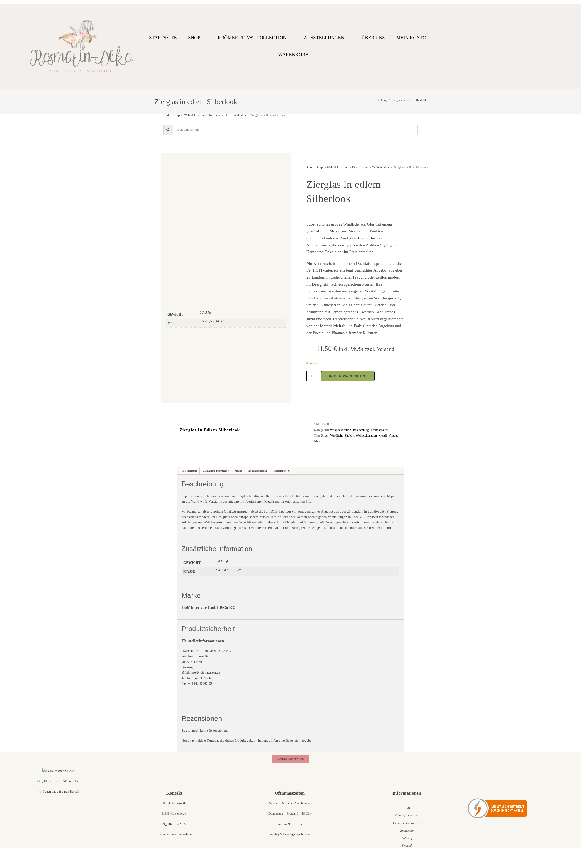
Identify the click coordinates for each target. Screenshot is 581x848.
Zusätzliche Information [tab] (216, 470)
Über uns (373, 37)
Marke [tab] (238, 470)
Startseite (163, 37)
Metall (383, 435)
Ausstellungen (324, 37)
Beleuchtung (361, 430)
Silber (324, 435)
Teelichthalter (237, 115)
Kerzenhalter (217, 115)
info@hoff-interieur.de (205, 672)
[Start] (375, 100)
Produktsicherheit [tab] (257, 470)
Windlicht (336, 435)
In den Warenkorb (348, 376)
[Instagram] (550, 46)
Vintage (393, 435)
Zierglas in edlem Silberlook (409, 100)
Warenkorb (293, 54)
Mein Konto (411, 37)
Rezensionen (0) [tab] (281, 470)
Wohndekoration (194, 115)
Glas (317, 441)
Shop (194, 37)
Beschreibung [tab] (189, 470)
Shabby (349, 435)
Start (166, 115)
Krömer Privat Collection (252, 37)
